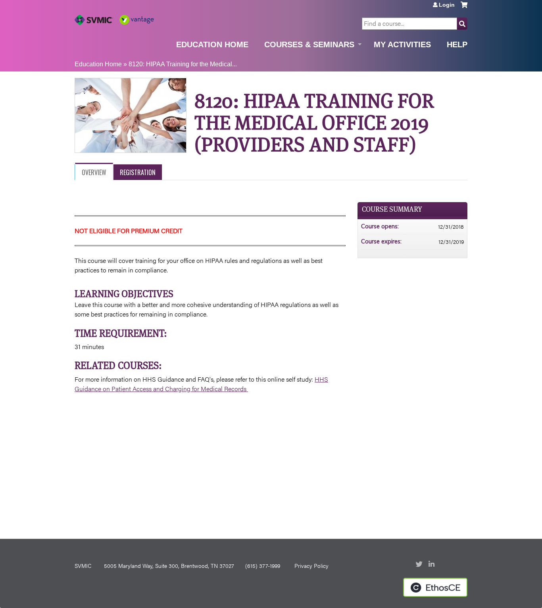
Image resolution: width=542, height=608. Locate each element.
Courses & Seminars (309, 44)
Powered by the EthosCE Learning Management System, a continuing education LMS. (435, 587)
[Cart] (464, 8)
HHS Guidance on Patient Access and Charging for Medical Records (201, 383)
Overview (94, 172)
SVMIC (83, 565)
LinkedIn (432, 565)
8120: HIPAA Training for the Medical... (183, 64)
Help (457, 44)
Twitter (420, 565)
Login (447, 5)
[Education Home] (114, 20)
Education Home (212, 44)
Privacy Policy (311, 565)
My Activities (402, 44)
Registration (138, 172)
